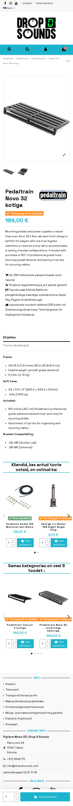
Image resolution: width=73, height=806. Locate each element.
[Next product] (69, 60)
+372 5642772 (16, 759)
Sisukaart (11, 724)
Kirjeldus (9, 337)
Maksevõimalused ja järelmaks (24, 701)
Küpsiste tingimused (18, 718)
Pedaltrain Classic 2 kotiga (20, 626)
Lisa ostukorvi (48, 797)
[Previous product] (67, 60)
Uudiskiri (27, 3)
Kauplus (10, 684)
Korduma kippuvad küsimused (24, 707)
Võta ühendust (44, 3)
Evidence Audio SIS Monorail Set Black (19, 525)
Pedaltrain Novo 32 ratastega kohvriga (53, 627)
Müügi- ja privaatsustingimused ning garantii (33, 713)
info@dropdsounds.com (22, 766)
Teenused (11, 689)
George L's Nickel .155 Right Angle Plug (53, 526)
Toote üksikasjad (16, 345)
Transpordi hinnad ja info (21, 695)
